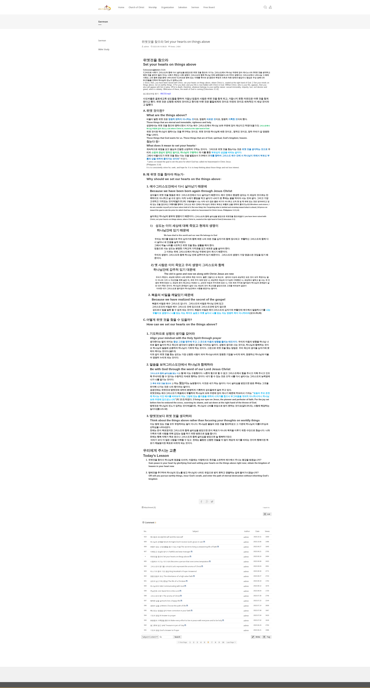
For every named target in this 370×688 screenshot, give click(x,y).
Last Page (230, 642)
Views (267, 531)
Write (257, 637)
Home (121, 7)
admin (146, 46)
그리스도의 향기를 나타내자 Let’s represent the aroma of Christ (175, 566)
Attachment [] (149, 507)
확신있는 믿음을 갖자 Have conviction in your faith (170, 610)
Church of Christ (136, 7)
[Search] (265, 7)
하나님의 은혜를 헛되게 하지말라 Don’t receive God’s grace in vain (176, 542)
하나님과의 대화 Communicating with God (167, 586)
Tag (268, 637)
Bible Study (103, 49)
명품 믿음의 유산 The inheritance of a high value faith (171, 576)
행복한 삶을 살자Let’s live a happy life (165, 601)
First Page (183, 642)
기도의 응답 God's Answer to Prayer (164, 630)
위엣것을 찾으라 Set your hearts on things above (176, 42)
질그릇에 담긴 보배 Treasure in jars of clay (167, 625)
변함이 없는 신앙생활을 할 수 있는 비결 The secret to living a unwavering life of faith (183, 547)
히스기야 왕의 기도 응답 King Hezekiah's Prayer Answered (173, 571)
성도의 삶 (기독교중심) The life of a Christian (167, 581)
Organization (167, 7)
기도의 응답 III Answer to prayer (163, 615)
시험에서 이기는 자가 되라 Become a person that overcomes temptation (179, 561)
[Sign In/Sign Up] (270, 7)
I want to (266, 507)
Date (257, 531)
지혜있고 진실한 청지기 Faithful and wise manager (170, 551)
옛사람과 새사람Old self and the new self (166, 537)
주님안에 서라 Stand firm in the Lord (164, 591)
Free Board (209, 7)
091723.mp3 (165, 94)
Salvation (182, 7)
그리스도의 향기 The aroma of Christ (165, 596)
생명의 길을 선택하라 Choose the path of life (168, 605)
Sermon (195, 7)
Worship (153, 7)
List (268, 514)
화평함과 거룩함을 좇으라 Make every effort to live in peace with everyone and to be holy (186, 620)
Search (177, 637)
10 (223, 642)
